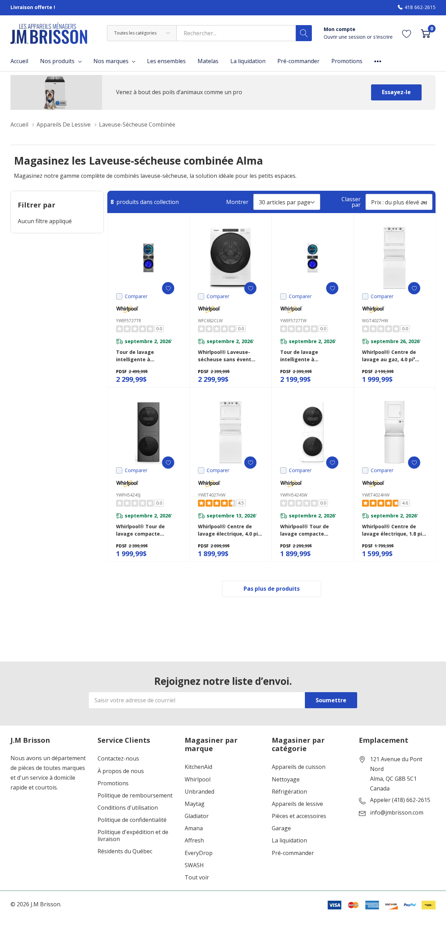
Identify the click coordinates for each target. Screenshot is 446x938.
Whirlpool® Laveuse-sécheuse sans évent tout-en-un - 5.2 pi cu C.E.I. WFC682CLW (224, 356)
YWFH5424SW (293, 495)
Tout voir (197, 877)
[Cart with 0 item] (425, 33)
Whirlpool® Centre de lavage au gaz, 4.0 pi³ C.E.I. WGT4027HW (389, 356)
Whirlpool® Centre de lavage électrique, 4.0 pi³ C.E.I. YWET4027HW (229, 530)
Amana (194, 828)
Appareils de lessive (297, 804)
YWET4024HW (376, 495)
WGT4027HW (375, 321)
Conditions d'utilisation (128, 807)
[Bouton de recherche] (304, 33)
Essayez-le (396, 92)
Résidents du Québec (125, 851)
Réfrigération (289, 791)
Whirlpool (197, 779)
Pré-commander (293, 853)
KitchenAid (198, 767)
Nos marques (111, 61)
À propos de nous (121, 771)
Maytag (195, 804)
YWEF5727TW (293, 321)
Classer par (351, 201)
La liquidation (289, 840)
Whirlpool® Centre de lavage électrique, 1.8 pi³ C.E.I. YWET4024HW (393, 530)
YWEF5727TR (128, 321)
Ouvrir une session (345, 36)
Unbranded (199, 791)
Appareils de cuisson (298, 767)
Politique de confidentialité (132, 820)
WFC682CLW (210, 321)
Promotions (113, 783)
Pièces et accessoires (299, 816)
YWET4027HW (211, 495)
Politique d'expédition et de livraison (133, 835)
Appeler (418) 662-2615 (400, 800)
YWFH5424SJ (128, 495)
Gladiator (197, 816)
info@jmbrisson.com (396, 812)
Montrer (237, 202)
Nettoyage (286, 779)
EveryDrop (199, 853)
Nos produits (57, 61)
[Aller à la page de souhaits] (407, 33)
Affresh (194, 840)
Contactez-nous (118, 758)
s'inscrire (383, 36)
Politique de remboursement (135, 795)
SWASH (194, 865)
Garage (281, 828)
